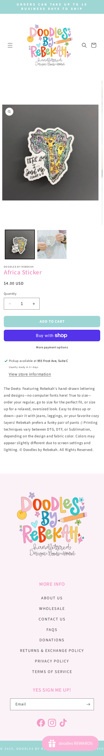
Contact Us (52, 619)
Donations (52, 640)
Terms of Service (52, 672)
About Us (52, 598)
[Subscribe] (88, 704)
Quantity (10, 293)
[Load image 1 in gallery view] (20, 244)
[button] (10, 45)
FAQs (52, 630)
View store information (30, 374)
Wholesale (52, 608)
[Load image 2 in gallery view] (52, 244)
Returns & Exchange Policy (52, 650)
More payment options (52, 347)
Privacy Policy (52, 661)
